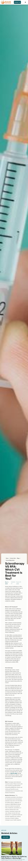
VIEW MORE (5, 837)
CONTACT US (17, 2)
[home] (6, 2)
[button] (25, 2)
